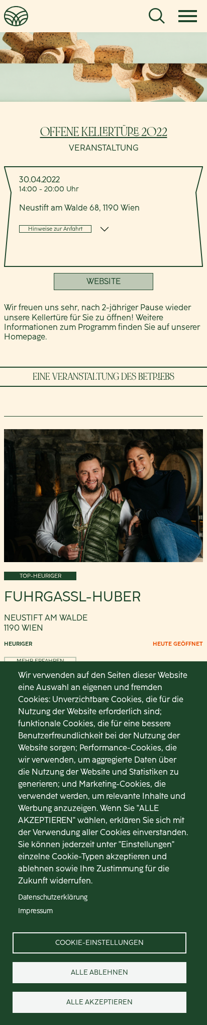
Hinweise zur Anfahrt (55, 228)
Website (103, 281)
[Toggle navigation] (187, 16)
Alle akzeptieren (99, 1002)
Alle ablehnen (99, 972)
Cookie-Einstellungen (99, 942)
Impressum (35, 911)
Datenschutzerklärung (52, 897)
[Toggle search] (156, 16)
